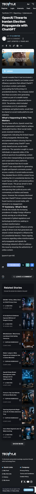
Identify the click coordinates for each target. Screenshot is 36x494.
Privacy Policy (6, 491)
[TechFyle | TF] (9, 4)
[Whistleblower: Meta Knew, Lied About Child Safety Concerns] (28, 339)
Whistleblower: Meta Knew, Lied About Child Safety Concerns (11, 336)
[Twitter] (24, 482)
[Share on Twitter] (10, 45)
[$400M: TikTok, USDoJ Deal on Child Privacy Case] (28, 304)
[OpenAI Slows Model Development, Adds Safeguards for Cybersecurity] (28, 378)
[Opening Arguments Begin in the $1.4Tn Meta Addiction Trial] (28, 415)
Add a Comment (13, 39)
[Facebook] (21, 482)
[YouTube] (28, 482)
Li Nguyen (8, 306)
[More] (21, 45)
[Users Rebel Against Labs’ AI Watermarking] (28, 433)
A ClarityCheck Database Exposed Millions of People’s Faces (11, 318)
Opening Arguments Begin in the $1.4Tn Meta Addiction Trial (12, 412)
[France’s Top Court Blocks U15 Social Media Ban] (28, 397)
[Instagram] (31, 482)
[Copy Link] (13, 45)
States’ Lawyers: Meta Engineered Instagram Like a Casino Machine (11, 355)
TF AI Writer (15, 36)
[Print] (17, 45)
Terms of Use (15, 491)
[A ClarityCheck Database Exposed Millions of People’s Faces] (28, 321)
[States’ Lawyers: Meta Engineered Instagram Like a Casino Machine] (28, 358)
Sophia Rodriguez (11, 342)
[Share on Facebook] (6, 45)
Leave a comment (24, 277)
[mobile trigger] (32, 4)
